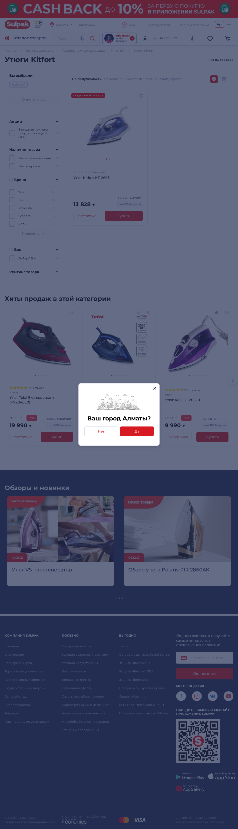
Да (137, 431)
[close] (154, 388)
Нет (101, 431)
